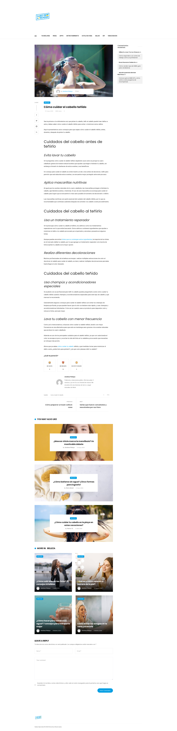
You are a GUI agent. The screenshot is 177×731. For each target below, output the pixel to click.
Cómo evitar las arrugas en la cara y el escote (92, 625)
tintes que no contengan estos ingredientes (77, 239)
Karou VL (70, 528)
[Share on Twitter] (37, 121)
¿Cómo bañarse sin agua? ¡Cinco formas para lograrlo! (73, 483)
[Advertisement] (106, 16)
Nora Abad (69, 488)
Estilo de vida (87, 36)
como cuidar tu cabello (57, 395)
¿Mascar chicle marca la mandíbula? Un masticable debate (74, 443)
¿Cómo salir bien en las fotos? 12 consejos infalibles (52, 583)
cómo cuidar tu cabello (66, 346)
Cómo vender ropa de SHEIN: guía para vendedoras (129, 67)
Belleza (47, 102)
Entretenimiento (72, 36)
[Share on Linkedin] (37, 132)
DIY (104, 36)
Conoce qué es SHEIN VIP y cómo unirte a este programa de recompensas (129, 80)
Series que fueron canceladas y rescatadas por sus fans (93, 406)
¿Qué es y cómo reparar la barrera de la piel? (90, 583)
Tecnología (45, 36)
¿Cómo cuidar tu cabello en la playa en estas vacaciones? (73, 524)
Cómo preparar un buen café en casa (58, 406)
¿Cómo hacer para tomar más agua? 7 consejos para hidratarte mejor (53, 623)
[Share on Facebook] (37, 115)
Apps (61, 36)
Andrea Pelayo (68, 91)
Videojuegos (112, 36)
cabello (46, 395)
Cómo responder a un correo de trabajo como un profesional (129, 57)
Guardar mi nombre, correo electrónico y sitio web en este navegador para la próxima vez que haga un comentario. (72, 684)
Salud (97, 36)
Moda (55, 36)
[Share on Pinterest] (37, 126)
